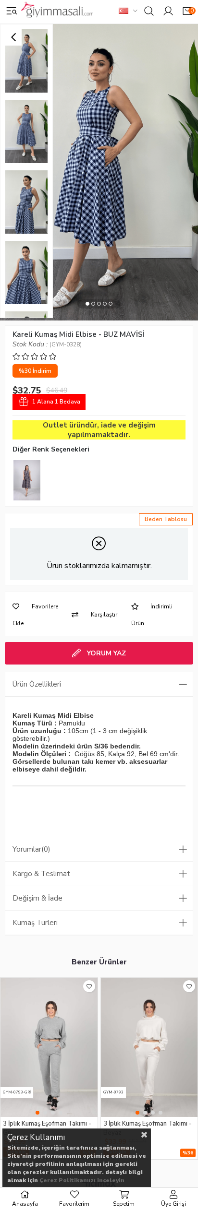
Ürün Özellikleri (36, 684)
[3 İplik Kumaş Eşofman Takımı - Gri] (49, 1047)
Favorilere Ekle (89, 986)
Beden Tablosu (166, 519)
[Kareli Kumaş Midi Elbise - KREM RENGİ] (26, 480)
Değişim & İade (37, 898)
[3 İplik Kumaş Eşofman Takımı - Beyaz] (149, 1047)
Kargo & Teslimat (41, 874)
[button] (87, 304)
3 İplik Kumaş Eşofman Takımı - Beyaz (147, 1127)
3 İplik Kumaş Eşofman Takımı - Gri (47, 1127)
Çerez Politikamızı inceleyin (81, 1180)
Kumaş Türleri (35, 922)
